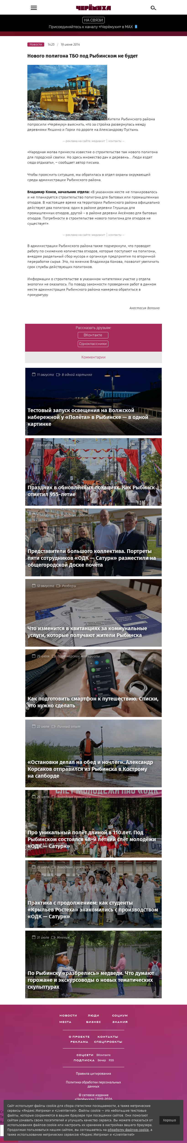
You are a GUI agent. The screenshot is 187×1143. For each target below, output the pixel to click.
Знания (120, 1022)
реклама (79, 1042)
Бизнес (93, 1022)
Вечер (102, 1060)
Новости (68, 1015)
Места (65, 1022)
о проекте (79, 1037)
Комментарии (93, 357)
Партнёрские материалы (78, 656)
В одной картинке (77, 375)
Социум (120, 1015)
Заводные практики (77, 515)
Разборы (69, 586)
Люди (93, 1015)
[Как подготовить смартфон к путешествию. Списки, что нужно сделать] (93, 714)
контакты (115, 141)
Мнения (63, 937)
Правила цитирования (93, 1074)
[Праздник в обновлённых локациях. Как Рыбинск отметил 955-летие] (93, 503)
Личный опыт (69, 726)
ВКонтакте (103, 1055)
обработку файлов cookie (128, 1130)
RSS (111, 1060)
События (68, 445)
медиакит (98, 141)
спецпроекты (108, 1042)
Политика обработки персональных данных (93, 1084)
